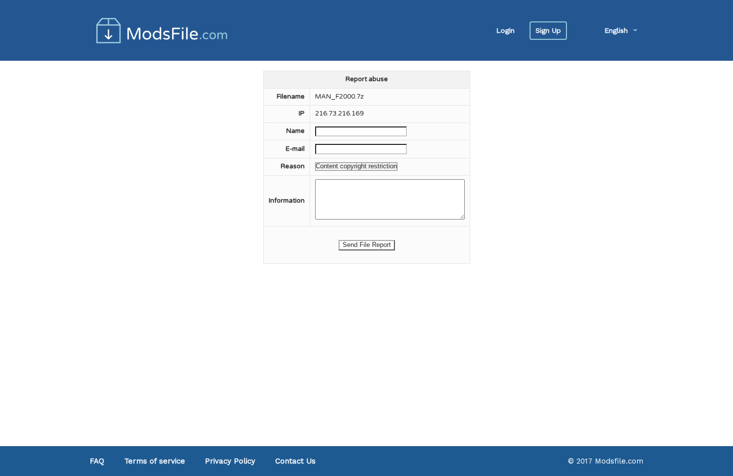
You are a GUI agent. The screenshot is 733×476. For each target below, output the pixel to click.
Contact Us (295, 461)
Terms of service (154, 461)
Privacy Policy (230, 461)
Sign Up (548, 30)
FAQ (97, 461)
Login (505, 30)
